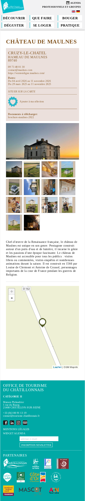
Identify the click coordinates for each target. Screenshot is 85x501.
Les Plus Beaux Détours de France (47, 464)
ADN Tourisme (54, 490)
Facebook (5, 422)
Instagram (18, 422)
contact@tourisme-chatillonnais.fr (21, 415)
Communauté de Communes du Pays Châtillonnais (15, 464)
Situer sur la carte (21, 91)
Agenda (75, 3)
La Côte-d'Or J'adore (7, 477)
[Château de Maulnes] (42, 322)
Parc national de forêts (63, 464)
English (74, 11)
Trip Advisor (25, 422)
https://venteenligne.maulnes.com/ (26, 73)
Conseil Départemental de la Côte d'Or (38, 477)
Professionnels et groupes (61, 7)
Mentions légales (16, 429)
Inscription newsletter (36, 445)
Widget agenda (14, 433)
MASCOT (30, 490)
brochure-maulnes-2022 (21, 117)
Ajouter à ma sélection (32, 101)
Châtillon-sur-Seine (35, 464)
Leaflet (57, 367)
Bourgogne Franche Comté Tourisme (8, 490)
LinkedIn (12, 422)
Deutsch (78, 11)
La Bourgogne (56, 477)
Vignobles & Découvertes (21, 477)
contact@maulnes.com (20, 70)
